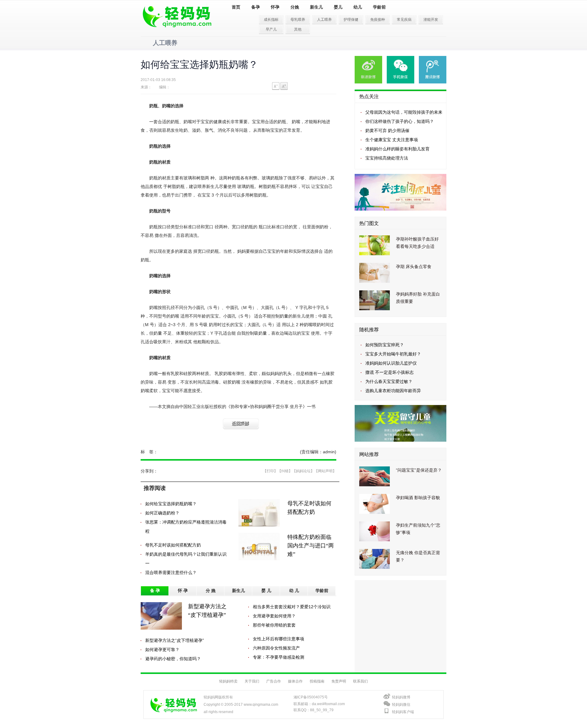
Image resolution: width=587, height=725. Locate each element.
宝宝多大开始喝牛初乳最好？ (393, 353)
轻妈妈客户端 (403, 712)
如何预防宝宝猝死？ (384, 344)
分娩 (294, 7)
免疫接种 (377, 19)
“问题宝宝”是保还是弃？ (419, 470)
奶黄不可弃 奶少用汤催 (387, 130)
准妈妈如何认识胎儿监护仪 (391, 363)
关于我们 (252, 681)
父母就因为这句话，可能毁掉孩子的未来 (403, 112)
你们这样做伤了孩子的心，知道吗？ (399, 121)
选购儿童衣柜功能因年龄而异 (393, 390)
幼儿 (357, 7)
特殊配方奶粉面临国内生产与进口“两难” (310, 545)
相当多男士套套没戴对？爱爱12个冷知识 (291, 606)
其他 (297, 29)
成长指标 (271, 19)
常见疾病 (404, 19)
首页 (236, 7)
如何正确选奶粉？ (162, 512)
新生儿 (316, 7)
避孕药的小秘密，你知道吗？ (173, 658)
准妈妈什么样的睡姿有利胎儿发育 (397, 148)
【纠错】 (285, 471)
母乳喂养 (297, 19)
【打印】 (270, 471)
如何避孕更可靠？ (162, 649)
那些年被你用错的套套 (274, 625)
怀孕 (275, 7)
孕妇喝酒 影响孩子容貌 (418, 497)
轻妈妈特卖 (228, 681)
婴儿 (338, 7)
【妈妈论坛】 (303, 471)
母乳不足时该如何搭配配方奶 (173, 545)
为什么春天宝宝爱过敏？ (388, 381)
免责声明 (338, 681)
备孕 (255, 7)
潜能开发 (430, 19)
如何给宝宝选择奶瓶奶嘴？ (171, 503)
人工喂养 (324, 19)
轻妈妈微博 (401, 697)
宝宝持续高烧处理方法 (386, 158)
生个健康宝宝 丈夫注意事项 (391, 139)
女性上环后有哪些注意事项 (278, 638)
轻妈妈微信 (401, 704)
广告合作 (273, 681)
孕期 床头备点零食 (413, 266)
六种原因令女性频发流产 (276, 648)
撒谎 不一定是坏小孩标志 (389, 372)
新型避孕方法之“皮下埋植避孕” (174, 640)
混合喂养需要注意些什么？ (171, 572)
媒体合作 (295, 681)
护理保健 (351, 19)
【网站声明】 (325, 471)
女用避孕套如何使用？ (274, 615)
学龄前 (379, 7)
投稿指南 (317, 681)
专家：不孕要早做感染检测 (278, 657)
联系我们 (360, 681)
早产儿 (271, 29)
